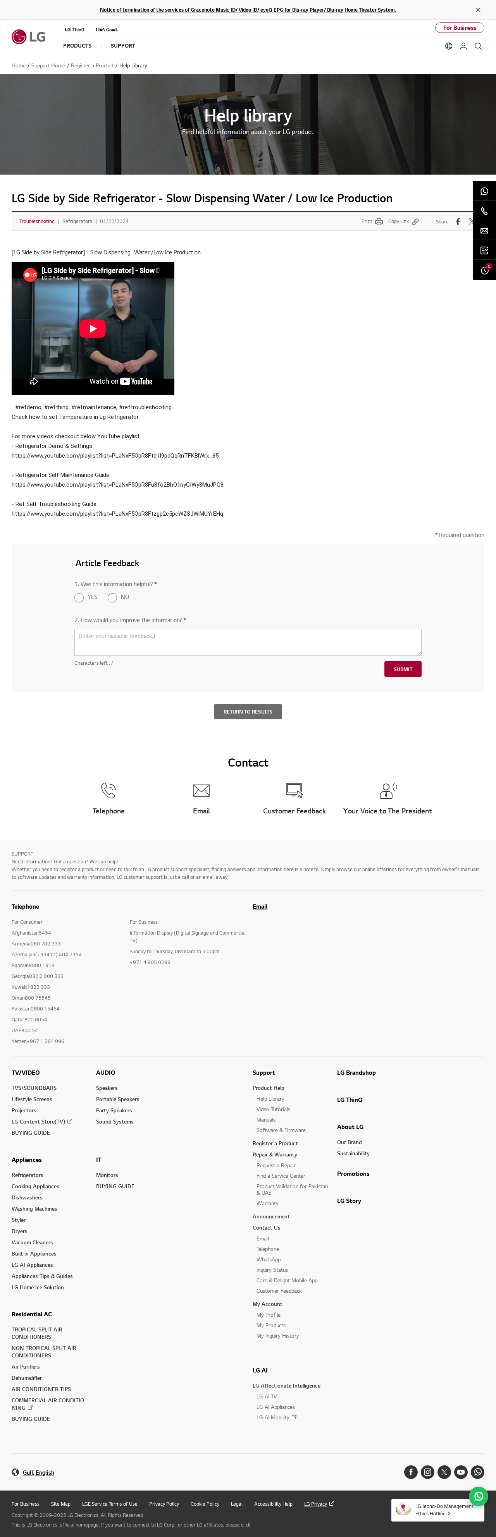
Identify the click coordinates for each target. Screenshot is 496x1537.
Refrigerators (27, 1174)
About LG (350, 1126)
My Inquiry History (278, 1335)
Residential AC (32, 1314)
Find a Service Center (281, 1175)
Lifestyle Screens (32, 1099)
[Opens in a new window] (411, 1472)
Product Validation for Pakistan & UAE (292, 1189)
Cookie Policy (205, 1503)
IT (99, 1159)
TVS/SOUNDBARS (34, 1087)
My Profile (269, 1314)
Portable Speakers (118, 1099)
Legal (237, 1503)
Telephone (268, 1248)
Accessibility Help (273, 1503)
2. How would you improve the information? (130, 620)
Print (367, 221)
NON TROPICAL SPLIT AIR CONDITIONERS (44, 1351)
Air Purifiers (26, 1366)
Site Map (61, 1503)
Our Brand (349, 1142)
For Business (459, 28)
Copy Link (398, 221)
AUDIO (105, 1072)
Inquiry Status (272, 1269)
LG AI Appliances (32, 1264)
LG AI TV (267, 1396)
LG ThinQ (350, 1099)
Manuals (266, 1119)
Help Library (270, 1098)
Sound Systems (115, 1121)
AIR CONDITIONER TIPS (41, 1389)
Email (260, 906)
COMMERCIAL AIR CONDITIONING (48, 1403)
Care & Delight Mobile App (287, 1280)
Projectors (24, 1110)
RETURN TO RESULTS (248, 711)
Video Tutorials (273, 1109)
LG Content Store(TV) (38, 1121)
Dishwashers (27, 1197)
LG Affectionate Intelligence (286, 1385)
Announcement (271, 1216)
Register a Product (275, 1143)
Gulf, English (38, 1472)
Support (264, 1072)
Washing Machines (34, 1208)
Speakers (107, 1087)
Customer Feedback (279, 1290)
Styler (19, 1219)
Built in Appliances (34, 1253)
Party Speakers (114, 1110)
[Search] (478, 46)
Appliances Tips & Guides (42, 1276)
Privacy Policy (164, 1503)
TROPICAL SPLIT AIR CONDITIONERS (37, 1333)
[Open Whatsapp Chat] (478, 1496)
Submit (403, 669)
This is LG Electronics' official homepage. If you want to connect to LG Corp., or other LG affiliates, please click (131, 1524)
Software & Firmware (281, 1130)
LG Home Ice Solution (38, 1287)
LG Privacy (315, 1503)
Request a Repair (276, 1165)
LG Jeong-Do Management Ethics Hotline (444, 1510)
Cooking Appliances (35, 1186)
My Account (267, 1303)
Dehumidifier (27, 1377)
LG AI (260, 1370)
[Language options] (448, 46)
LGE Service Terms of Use (110, 1503)
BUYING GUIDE (31, 1132)
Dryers (20, 1231)
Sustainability (353, 1153)
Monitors (107, 1174)
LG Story (349, 1200)
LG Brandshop (356, 1072)
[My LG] (463, 46)
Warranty (268, 1203)
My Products (271, 1325)
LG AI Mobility (273, 1417)
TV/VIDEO (26, 1072)
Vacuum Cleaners (32, 1242)
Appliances (27, 1159)
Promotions (353, 1173)
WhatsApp (269, 1259)
